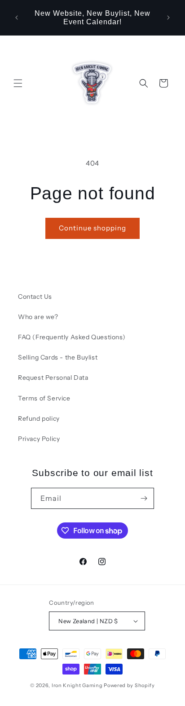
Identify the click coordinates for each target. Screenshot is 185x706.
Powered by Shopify (129, 685)
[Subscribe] (144, 498)
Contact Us (35, 296)
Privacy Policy (39, 439)
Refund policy (39, 418)
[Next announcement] (168, 17)
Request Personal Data (53, 377)
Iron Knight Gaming (77, 685)
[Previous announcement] (16, 17)
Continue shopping (92, 228)
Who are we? (38, 317)
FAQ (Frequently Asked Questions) (71, 337)
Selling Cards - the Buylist (57, 357)
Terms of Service (44, 398)
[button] (18, 83)
